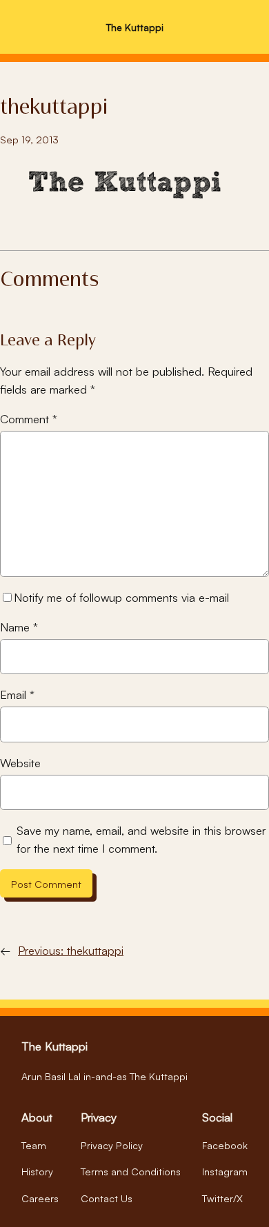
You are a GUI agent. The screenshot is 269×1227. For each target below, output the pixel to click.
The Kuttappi (134, 27)
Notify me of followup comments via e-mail (121, 597)
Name (19, 627)
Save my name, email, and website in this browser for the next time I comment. (141, 839)
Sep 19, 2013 (29, 139)
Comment (28, 419)
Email (17, 694)
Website (20, 763)
